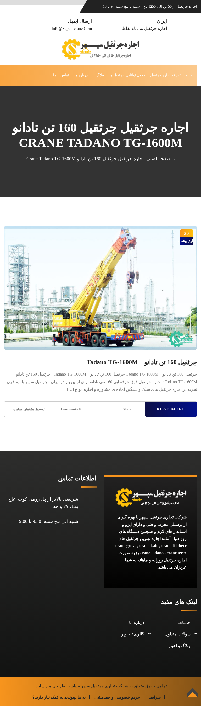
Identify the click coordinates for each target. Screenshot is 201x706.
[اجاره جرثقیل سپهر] (100, 48)
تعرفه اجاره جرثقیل (165, 75)
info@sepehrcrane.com (72, 28)
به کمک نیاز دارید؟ (47, 697)
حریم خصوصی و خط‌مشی (117, 697)
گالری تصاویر (132, 634)
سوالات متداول (178, 634)
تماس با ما (61, 75)
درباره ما (81, 75)
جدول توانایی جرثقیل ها (127, 75)
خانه (188, 75)
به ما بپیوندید (75, 697)
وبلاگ (100, 75)
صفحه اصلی (157, 158)
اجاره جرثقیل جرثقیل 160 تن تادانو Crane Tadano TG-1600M (85, 158)
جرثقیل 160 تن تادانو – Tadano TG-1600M (142, 362)
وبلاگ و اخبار (180, 645)
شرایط (155, 697)
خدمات (184, 622)
